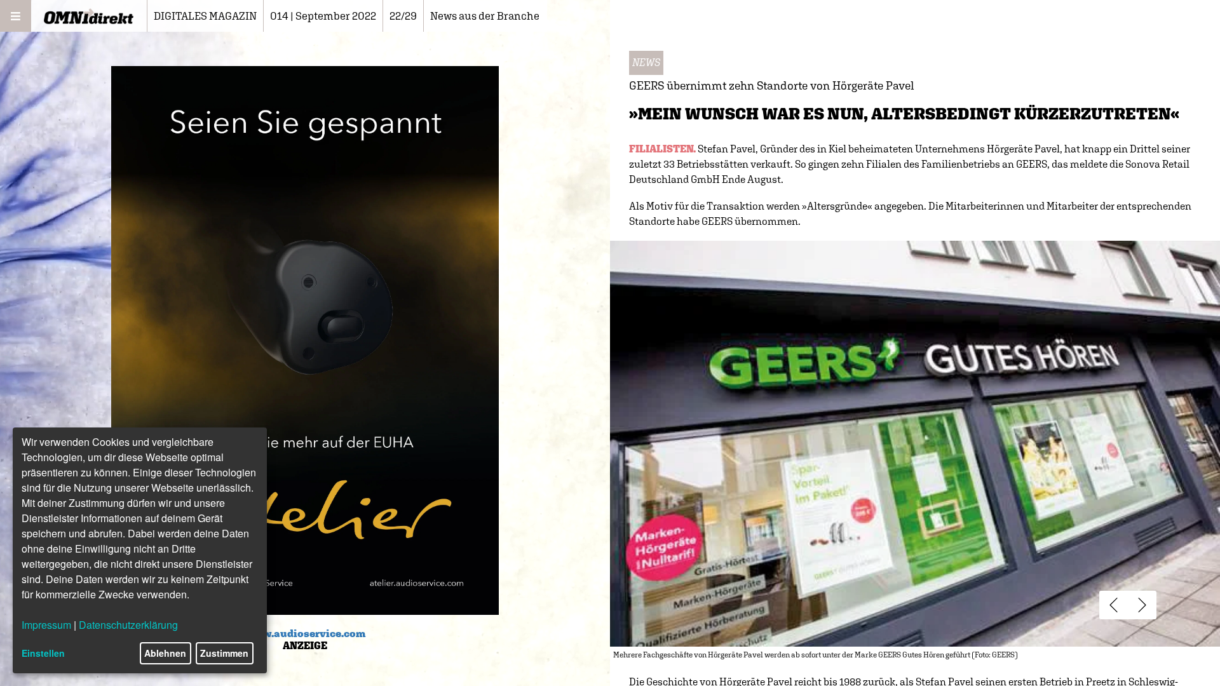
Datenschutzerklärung (128, 624)
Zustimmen (224, 653)
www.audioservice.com (305, 633)
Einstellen (43, 653)
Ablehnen (165, 653)
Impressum (46, 624)
